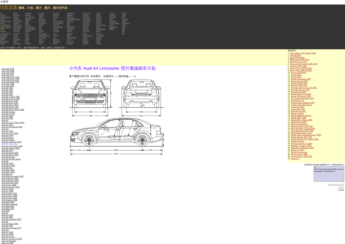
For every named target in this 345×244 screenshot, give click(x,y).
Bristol (2, 43)
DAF (15, 41)
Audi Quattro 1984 (9, 196)
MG (68, 23)
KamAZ (125, 19)
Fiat (26, 33)
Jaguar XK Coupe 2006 (301, 96)
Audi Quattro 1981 (9, 193)
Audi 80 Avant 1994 (9, 105)
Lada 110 (295, 158)
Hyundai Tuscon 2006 (300, 90)
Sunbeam (100, 35)
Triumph (112, 17)
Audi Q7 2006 (7, 189)
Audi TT (5, 230)
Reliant (86, 29)
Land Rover (58, 27)
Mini (68, 25)
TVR (111, 19)
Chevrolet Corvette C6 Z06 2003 (303, 64)
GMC (27, 39)
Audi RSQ (5, 211)
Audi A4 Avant (7, 137)
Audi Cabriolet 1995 (10, 183)
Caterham (17, 21)
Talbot (98, 39)
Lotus (55, 35)
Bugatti (16, 15)
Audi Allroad (6, 174)
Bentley (3, 37)
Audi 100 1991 (7, 75)
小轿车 (340, 187)
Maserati (56, 41)
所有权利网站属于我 (336, 185)
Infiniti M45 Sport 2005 (301, 94)
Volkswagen (114, 23)
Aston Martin (5, 27)
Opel (69, 39)
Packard (70, 41)
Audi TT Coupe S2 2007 (11, 239)
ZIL (123, 31)
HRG (41, 17)
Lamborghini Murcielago (301, 105)
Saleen (86, 41)
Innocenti (43, 33)
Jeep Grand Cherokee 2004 (302, 98)
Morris (69, 31)
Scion (98, 13)
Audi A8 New (295, 55)
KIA (54, 19)
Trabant (112, 15)
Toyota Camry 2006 (299, 154)
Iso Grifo (42, 37)
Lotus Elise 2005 (298, 109)
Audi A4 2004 (7, 135)
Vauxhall (112, 21)
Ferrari (27, 31)
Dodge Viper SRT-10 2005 (301, 70)
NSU (69, 35)
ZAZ (123, 29)
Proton (85, 27)
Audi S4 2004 (7, 215)
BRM (15, 13)
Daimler (28, 13)
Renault (86, 31)
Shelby (99, 17)
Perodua (86, 17)
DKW (27, 21)
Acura (2, 15)
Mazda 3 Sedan (297, 113)
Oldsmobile (71, 37)
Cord (15, 35)
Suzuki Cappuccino (299, 152)
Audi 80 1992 (7, 94)
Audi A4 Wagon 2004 (10, 148)
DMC (27, 23)
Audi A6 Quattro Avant (10, 159)
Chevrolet (17, 27)
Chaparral (17, 25)
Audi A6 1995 (7, 150)
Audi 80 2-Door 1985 (10, 97)
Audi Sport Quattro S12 (11, 228)
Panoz (85, 15)
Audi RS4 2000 (7, 202)
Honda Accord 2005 (299, 81)
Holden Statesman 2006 (301, 79)
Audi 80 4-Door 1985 (10, 99)
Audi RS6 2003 (7, 208)
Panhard (86, 13)
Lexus (55, 29)
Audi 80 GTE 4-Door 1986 (12, 109)
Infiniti (41, 31)
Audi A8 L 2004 (8, 165)
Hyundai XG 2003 (299, 92)
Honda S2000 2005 (299, 83)
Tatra (98, 41)
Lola (55, 33)
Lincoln (56, 31)
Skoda (99, 21)
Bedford (3, 35)
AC (1, 13)
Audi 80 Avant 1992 (9, 103)
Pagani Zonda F (297, 141)
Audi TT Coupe (8, 236)
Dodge (28, 25)
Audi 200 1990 (7, 86)
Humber (42, 19)
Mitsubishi (71, 27)
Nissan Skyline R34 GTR (301, 137)
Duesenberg (30, 29)
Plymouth (87, 21)
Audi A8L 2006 (8, 172)
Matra (55, 43)
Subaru (99, 33)
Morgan (70, 29)
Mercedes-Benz (73, 19)
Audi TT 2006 (7, 234)
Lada (124, 21)
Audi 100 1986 (7, 71)
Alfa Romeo (5, 17)
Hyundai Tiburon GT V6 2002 (304, 87)
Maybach (71, 13)
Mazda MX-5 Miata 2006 (301, 120)
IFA (40, 27)
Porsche (86, 25)
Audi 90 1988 (7, 118)
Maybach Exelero (298, 111)
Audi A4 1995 (7, 131)
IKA (40, 29)
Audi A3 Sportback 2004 (11, 127)
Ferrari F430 (296, 77)
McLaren (70, 17)
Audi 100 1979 (7, 69)
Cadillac (16, 19)
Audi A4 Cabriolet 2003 (11, 142)
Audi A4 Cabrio (8, 140)
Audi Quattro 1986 (9, 200)
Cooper (16, 33)
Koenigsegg (58, 21)
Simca (98, 19)
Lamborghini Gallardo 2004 (303, 102)
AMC (2, 23)
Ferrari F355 (296, 75)
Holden (28, 43)
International (44, 35)
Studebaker (101, 29)
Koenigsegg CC (297, 100)
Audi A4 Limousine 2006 (12, 146)
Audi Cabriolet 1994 (10, 180)
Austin (3, 31)
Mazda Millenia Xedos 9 (301, 115)
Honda (41, 13)
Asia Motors (5, 25)
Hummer (42, 21)
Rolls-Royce (88, 35)
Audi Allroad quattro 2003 (12, 176)
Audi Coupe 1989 (8, 185)
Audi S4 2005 (7, 217)
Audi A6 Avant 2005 (10, 155)
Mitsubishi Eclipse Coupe (301, 133)
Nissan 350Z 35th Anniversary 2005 (306, 135)
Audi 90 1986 (7, 116)
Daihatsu (17, 43)
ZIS (123, 33)
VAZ (123, 27)
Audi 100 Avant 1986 (10, 77)
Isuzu (41, 39)
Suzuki (99, 37)
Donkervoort (30, 27)
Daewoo (16, 39)
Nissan (70, 33)
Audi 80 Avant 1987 (9, 101)
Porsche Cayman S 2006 (301, 145)
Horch (41, 15)
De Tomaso (29, 17)
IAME (41, 25)
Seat (98, 15)
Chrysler (16, 29)
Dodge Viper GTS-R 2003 (301, 68)
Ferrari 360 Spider (298, 72)
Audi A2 (4, 120)
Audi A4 (4, 129)
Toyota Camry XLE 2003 (301, 156)
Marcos (56, 39)
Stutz (98, 31)
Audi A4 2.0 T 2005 (9, 133)
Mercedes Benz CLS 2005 (302, 126)
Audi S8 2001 (7, 226)
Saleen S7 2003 (297, 150)
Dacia (15, 37)
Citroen (16, 31)
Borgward (4, 41)
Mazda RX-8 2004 (299, 122)
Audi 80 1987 (7, 90)
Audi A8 (4, 161)
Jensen (56, 13)
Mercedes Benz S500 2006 (302, 130)
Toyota (112, 13)
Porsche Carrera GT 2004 (301, 143)
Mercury (70, 21)
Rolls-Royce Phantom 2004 (302, 148)
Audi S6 (4, 221)
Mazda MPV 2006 (298, 118)
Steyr (98, 27)
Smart (98, 23)
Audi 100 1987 (7, 73)
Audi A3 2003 (7, 125)
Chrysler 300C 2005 (298, 66)
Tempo (99, 43)
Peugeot (86, 19)
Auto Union (5, 33)
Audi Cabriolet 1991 (10, 178)
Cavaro (16, 23)
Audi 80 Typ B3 (8, 114)
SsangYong (101, 25)
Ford (27, 35)
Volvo (111, 25)
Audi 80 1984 (7, 88)
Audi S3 (4, 213)
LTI (54, 37)
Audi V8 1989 (7, 243)
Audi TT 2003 (7, 232)
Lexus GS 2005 (297, 107)
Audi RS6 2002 (7, 206)
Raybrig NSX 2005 (299, 85)
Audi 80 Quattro (8, 112)
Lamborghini (58, 23)
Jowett (56, 15)
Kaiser (55, 17)
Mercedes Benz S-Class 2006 (303, 128)
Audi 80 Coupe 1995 (10, 107)
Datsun (28, 15)
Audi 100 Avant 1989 (10, 79)
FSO (27, 37)
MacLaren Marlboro (299, 124)
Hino (27, 41)
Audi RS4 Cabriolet (9, 204)
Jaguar (42, 41)
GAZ (124, 15)
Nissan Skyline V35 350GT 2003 (305, 139)
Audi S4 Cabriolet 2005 (11, 219)
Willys (111, 29)
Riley (85, 33)
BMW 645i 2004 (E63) (299, 59)
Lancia (56, 25)
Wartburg (113, 27)
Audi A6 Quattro (8, 157)
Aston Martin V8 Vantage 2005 (303, 53)
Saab (85, 39)
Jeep (41, 43)
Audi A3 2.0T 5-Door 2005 (12, 122)
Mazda (70, 15)
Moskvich (126, 23)
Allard (2, 19)
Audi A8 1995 (7, 163)
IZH (123, 17)
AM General (5, 21)
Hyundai (42, 23)
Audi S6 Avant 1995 (9, 223)
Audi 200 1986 (7, 84)
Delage (28, 19)
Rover (85, 37)
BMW (2, 39)
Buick (15, 17)
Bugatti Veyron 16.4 (298, 62)
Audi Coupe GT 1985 (10, 187)
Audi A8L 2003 (8, 170)
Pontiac (86, 23)
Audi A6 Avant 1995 (10, 152)
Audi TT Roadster (297, 57)
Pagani (70, 43)
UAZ (124, 25)
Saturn (85, 43)
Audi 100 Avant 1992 (10, 81)
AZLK (124, 13)
